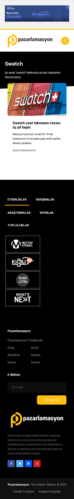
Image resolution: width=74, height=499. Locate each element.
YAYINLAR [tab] (47, 212)
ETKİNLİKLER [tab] (17, 199)
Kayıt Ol (54, 400)
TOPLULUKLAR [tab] (18, 225)
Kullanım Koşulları (50, 491)
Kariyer (12, 362)
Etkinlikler (14, 355)
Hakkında (37, 340)
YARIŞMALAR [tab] (45, 199)
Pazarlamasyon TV (19, 340)
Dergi (11, 347)
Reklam (35, 355)
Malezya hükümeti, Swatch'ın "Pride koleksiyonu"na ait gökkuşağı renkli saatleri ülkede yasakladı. (37, 139)
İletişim (35, 362)
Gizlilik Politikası (23, 491)
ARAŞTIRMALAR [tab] (19, 212)
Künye (35, 347)
